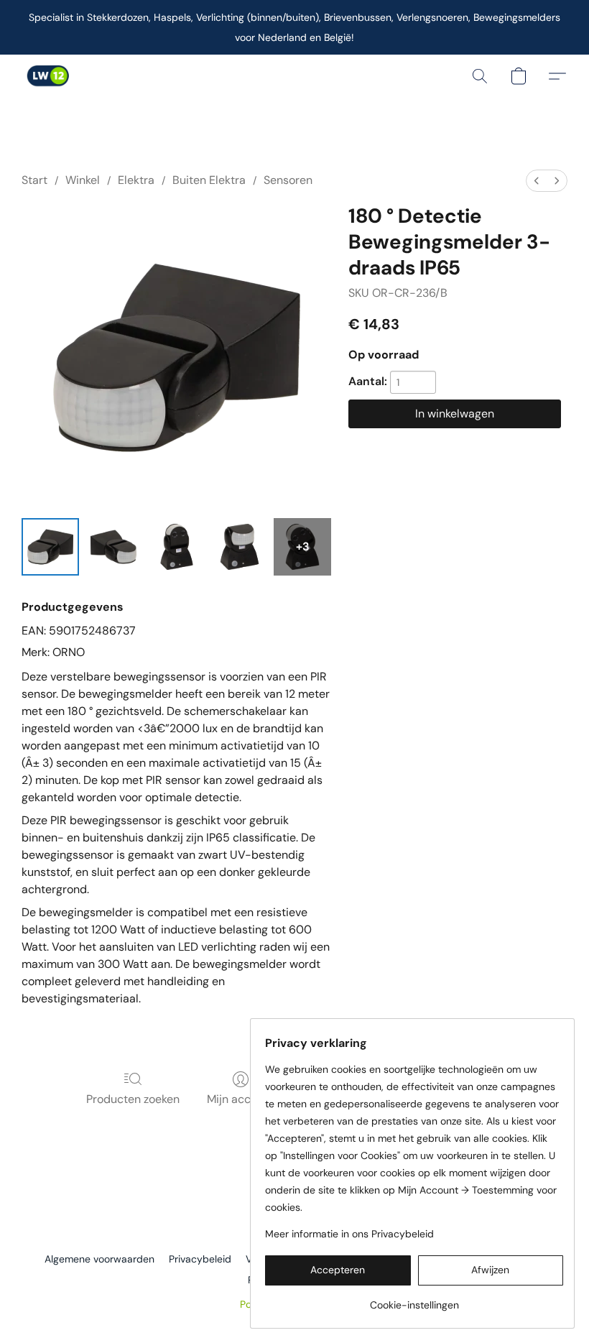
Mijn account (240, 1099)
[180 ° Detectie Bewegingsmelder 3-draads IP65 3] (240, 547)
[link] (414, 1300)
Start (34, 180)
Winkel (82, 180)
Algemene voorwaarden (99, 1258)
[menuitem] (537, 180)
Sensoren (288, 180)
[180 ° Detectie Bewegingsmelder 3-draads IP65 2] (176, 547)
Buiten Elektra (209, 180)
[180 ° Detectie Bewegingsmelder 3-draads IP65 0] (50, 547)
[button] (47, 76)
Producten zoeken (133, 1099)
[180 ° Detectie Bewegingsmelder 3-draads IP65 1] (113, 547)
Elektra (136, 180)
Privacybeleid (200, 1258)
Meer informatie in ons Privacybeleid (349, 1233)
